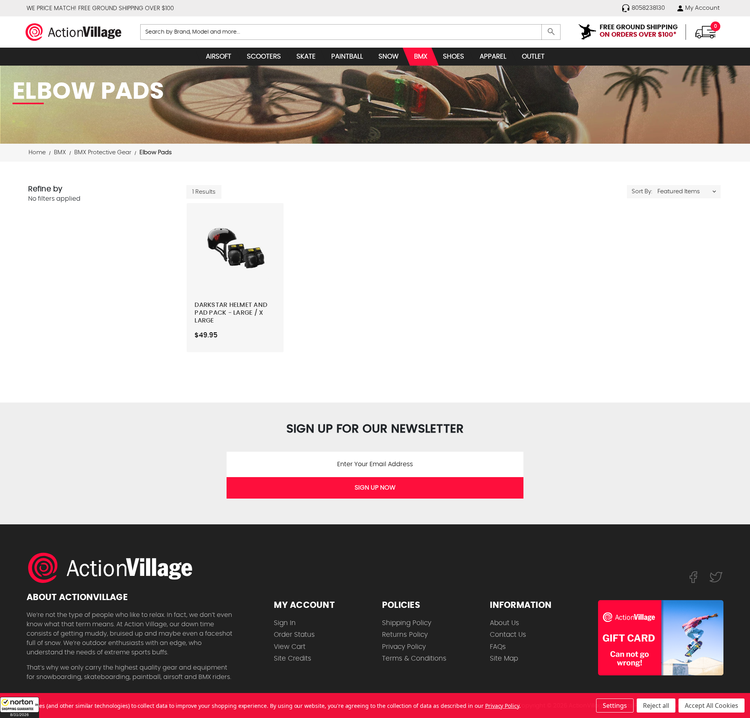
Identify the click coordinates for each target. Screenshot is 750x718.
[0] (705, 32)
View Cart (289, 646)
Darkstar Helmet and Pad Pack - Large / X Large (231, 313)
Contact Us (508, 634)
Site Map (504, 658)
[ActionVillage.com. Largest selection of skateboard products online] (114, 567)
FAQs (498, 646)
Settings (615, 705)
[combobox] (350, 32)
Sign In (285, 623)
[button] (19, 707)
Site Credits (292, 658)
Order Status (294, 634)
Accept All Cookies (711, 705)
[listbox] (688, 191)
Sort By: (642, 191)
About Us (504, 623)
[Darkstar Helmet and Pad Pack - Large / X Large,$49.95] (235, 245)
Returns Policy (405, 634)
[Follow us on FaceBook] (693, 577)
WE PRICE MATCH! (51, 8)
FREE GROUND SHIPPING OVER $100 (126, 8)
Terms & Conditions (414, 658)
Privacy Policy (404, 646)
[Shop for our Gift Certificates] (660, 638)
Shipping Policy (406, 623)
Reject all (656, 705)
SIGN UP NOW (375, 488)
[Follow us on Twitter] (716, 577)
